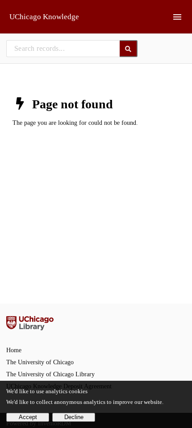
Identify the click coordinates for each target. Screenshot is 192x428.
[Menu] (177, 17)
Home (13, 350)
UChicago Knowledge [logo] (44, 16)
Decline (73, 417)
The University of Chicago (40, 362)
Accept (28, 417)
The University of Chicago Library (50, 374)
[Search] (129, 48)
